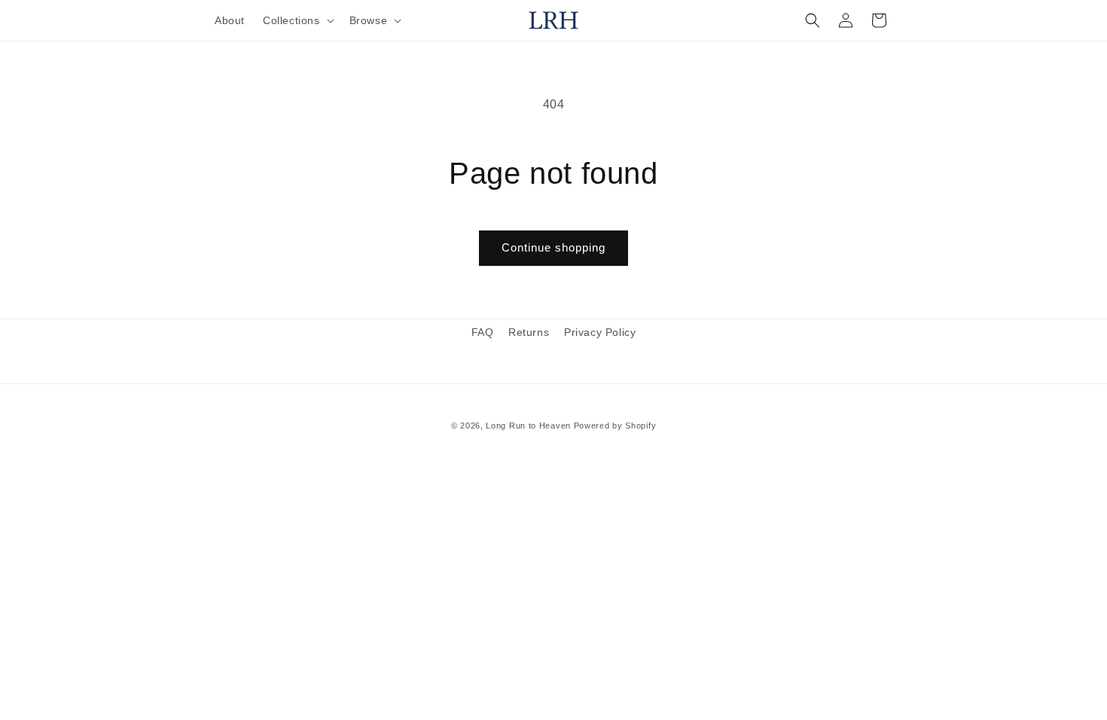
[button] (297, 20)
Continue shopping (553, 247)
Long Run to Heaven (528, 425)
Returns (528, 332)
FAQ (482, 332)
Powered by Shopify (615, 425)
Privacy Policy (600, 332)
